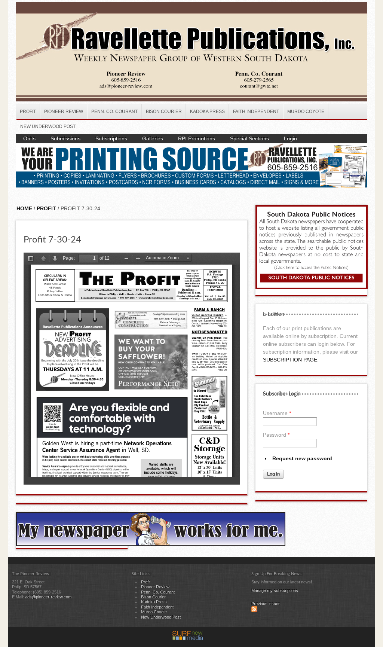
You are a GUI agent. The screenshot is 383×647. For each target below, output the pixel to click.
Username (277, 413)
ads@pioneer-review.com (48, 597)
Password (276, 435)
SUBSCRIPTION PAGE (290, 360)
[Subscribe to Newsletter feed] (254, 610)
